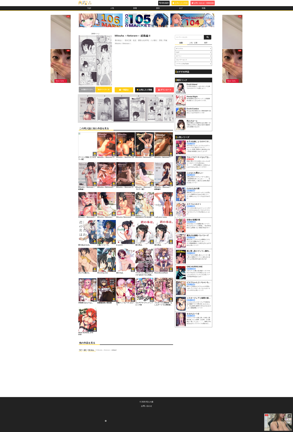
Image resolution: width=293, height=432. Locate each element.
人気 (112, 8)
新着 (135, 8)
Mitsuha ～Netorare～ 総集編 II (107, 350)
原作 (158, 8)
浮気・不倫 (163, 40)
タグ (181, 8)
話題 (181, 43)
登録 (114, 155)
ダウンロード (165, 90)
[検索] (207, 37)
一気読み (125, 90)
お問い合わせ (146, 406)
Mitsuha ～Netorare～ (123, 43)
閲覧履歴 (165, 3)
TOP (89, 8)
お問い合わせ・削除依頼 (204, 3)
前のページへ (88, 89)
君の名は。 (119, 40)
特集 (204, 8)
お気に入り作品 (181, 3)
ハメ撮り (154, 40)
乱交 (134, 40)
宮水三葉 (128, 40)
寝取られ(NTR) (143, 40)
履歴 (205, 43)
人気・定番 (193, 43)
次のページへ (102, 89)
